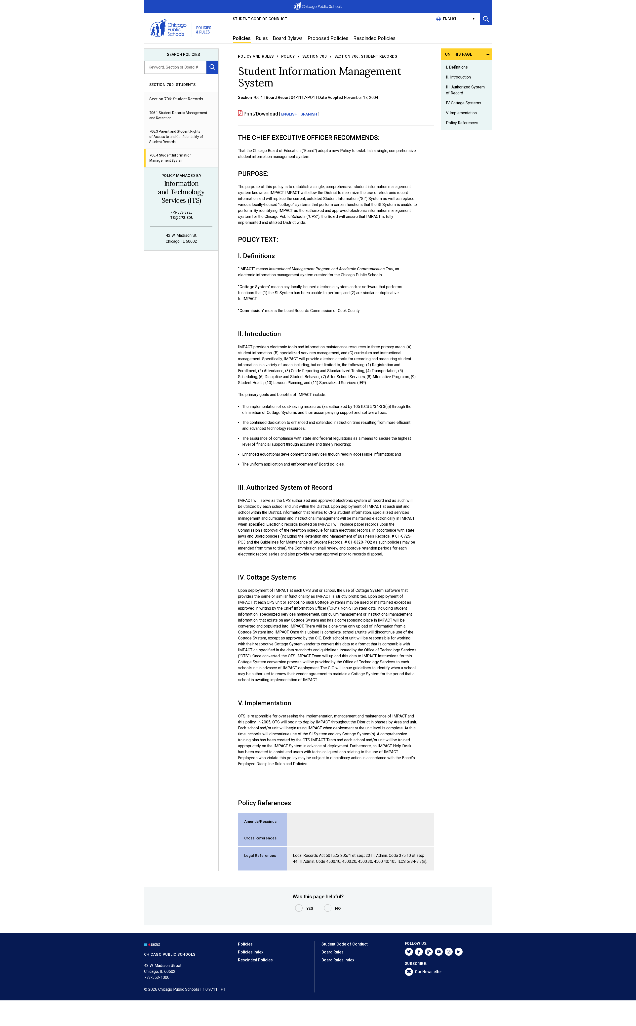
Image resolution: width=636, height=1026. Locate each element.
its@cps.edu (181, 218)
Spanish (309, 114)
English (289, 114)
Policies (245, 944)
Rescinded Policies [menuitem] (374, 38)
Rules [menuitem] (262, 38)
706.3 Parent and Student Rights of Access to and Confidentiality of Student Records (176, 136)
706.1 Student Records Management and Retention (178, 115)
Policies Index (250, 952)
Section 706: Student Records (176, 99)
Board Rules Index (337, 960)
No (338, 908)
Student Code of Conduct (260, 19)
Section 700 (314, 56)
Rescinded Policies (255, 960)
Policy (288, 56)
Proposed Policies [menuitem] (328, 38)
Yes (309, 908)
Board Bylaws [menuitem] (288, 38)
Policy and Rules (256, 56)
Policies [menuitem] (242, 38)
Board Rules (332, 952)
